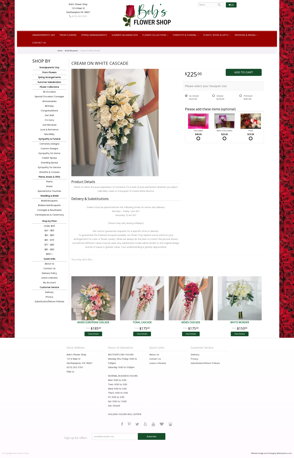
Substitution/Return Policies (49, 301)
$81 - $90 (49, 249)
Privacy (49, 296)
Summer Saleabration (125, 35)
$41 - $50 (49, 230)
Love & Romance (49, 129)
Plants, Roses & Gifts (215, 35)
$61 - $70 (49, 240)
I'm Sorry (49, 120)
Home (59, 50)
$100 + (49, 254)
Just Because (49, 124)
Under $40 (49, 225)
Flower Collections (154, 35)
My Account (49, 282)
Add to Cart (243, 72)
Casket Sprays (49, 157)
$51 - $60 (49, 235)
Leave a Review (49, 277)
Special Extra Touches (49, 191)
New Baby (49, 134)
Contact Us (39, 42)
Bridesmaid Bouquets (49, 205)
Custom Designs (49, 148)
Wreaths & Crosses (49, 172)
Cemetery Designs (49, 143)
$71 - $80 (49, 244)
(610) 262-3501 (79, 16)
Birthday (49, 106)
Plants (49, 181)
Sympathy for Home (49, 153)
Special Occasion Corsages (49, 96)
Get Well (49, 115)
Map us (70, 371)
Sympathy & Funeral (185, 35)
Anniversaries (49, 101)
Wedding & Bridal (245, 35)
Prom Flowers (68, 35)
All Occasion (49, 91)
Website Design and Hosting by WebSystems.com (271, 453)
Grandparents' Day (43, 35)
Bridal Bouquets (71, 50)
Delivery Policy (49, 273)
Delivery (49, 292)
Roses (49, 186)
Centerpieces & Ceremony (49, 214)
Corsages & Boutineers (49, 210)
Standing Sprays (49, 162)
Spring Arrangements (94, 35)
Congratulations (49, 110)
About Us (49, 263)
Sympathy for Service (49, 167)
